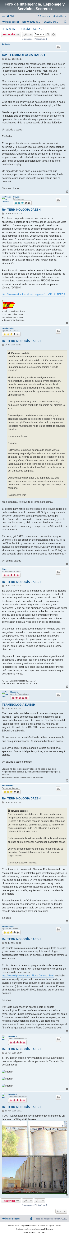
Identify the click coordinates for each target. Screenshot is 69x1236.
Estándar (6, 44)
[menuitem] (10, 16)
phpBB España (46, 1229)
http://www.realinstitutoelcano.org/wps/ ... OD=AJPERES (33, 294)
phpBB (26, 1225)
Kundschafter (8, 328)
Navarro (14, 692)
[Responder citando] (58, 47)
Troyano (17, 197)
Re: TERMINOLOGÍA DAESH (23, 55)
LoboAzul (12, 1036)
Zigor (4, 569)
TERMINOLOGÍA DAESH (22, 29)
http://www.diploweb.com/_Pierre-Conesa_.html (28, 975)
